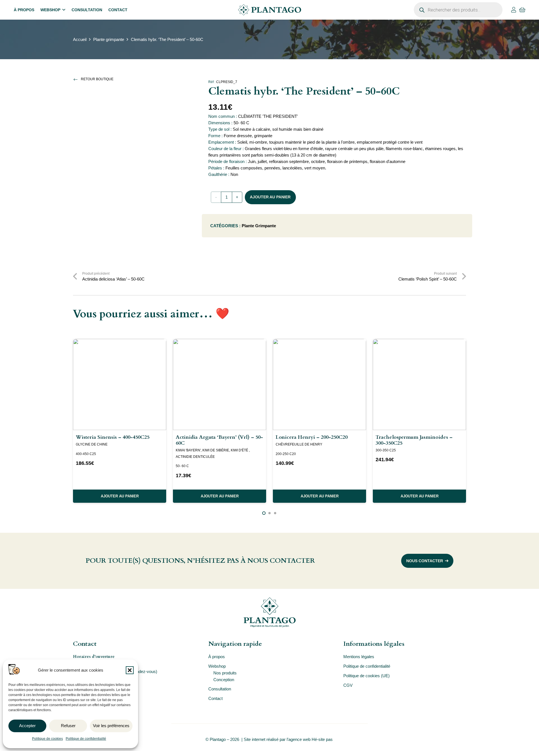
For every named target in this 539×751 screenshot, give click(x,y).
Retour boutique (97, 79)
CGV (348, 685)
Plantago (218, 739)
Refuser (68, 725)
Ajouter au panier (270, 197)
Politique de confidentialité (86, 739)
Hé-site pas (323, 739)
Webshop (217, 666)
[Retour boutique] (77, 79)
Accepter (27, 725)
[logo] (269, 9)
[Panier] (522, 10)
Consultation (219, 688)
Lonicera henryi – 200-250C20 (312, 437)
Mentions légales (358, 656)
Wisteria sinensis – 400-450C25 (112, 437)
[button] (130, 670)
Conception (223, 679)
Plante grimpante (108, 39)
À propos (216, 656)
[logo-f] (269, 612)
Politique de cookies (47, 739)
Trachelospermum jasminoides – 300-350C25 (414, 440)
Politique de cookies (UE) (366, 675)
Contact (215, 698)
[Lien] (513, 10)
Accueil (79, 39)
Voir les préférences (111, 725)
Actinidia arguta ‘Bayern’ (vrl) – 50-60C (219, 440)
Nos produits (225, 672)
